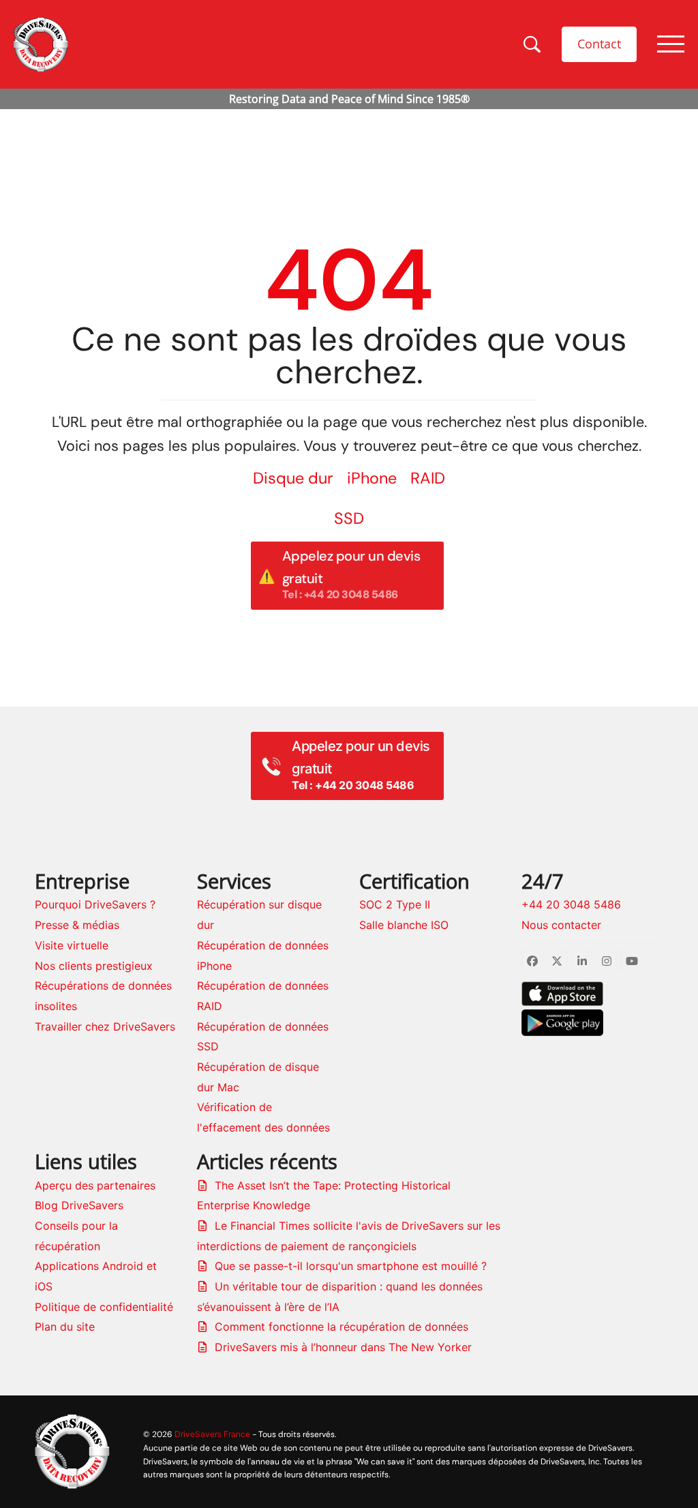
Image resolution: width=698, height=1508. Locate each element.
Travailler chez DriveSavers (105, 1026)
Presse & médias (77, 925)
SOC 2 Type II (394, 904)
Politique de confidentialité (104, 1307)
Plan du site (65, 1326)
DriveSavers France (212, 1434)
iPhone (372, 478)
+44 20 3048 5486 (571, 904)
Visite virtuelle (71, 945)
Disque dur (293, 478)
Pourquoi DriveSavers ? (95, 904)
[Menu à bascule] (670, 44)
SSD (349, 518)
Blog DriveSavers (79, 1205)
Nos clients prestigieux (94, 966)
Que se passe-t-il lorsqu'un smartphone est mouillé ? (351, 1266)
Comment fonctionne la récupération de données (341, 1326)
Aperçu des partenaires (95, 1185)
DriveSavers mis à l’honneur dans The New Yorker (343, 1347)
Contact (599, 43)
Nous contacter (561, 925)
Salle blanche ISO (404, 925)
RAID (427, 478)
